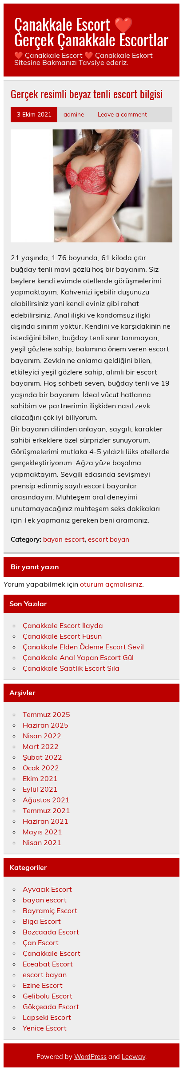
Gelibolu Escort (47, 995)
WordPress (90, 1057)
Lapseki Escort (47, 1017)
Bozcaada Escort (51, 931)
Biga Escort (42, 921)
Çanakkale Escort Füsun (62, 636)
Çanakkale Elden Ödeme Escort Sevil (83, 646)
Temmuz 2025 (46, 714)
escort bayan (108, 539)
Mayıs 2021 (42, 831)
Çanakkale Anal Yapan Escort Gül (78, 657)
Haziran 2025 (45, 725)
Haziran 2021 (45, 821)
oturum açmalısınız (111, 584)
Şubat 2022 (42, 757)
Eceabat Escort (48, 963)
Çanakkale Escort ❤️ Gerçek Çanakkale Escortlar (91, 31)
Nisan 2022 (42, 735)
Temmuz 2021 (46, 810)
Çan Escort (41, 942)
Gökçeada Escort (51, 1006)
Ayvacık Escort (47, 889)
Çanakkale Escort (51, 953)
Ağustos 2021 (46, 799)
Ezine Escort (43, 985)
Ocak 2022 (41, 767)
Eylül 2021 (40, 789)
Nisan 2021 (42, 842)
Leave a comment (122, 114)
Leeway (133, 1057)
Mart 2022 (41, 746)
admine (74, 114)
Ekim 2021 (40, 778)
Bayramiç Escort (50, 910)
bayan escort (63, 539)
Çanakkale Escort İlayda (63, 625)
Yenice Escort (45, 1027)
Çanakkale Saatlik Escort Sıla (71, 668)
